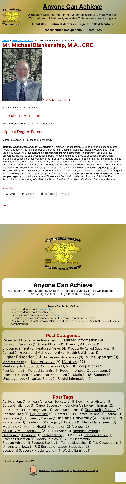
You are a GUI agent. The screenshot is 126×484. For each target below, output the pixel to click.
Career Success (50, 405)
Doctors (63, 414)
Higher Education (22, 357)
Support (103, 375)
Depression (42, 414)
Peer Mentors (14, 371)
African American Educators (51, 401)
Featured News (51, 348)
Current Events (51, 344)
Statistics (82, 375)
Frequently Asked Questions (91, 348)
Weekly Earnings (77, 450)
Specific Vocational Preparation (46, 375)
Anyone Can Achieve (72, 6)
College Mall (40, 410)
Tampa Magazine (76, 442)
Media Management (99, 422)
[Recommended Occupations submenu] (83, 30)
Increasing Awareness (63, 357)
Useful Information (75, 379)
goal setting (61, 315)
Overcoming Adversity (21, 435)
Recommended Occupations (87, 370)
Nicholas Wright (88, 431)
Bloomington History (92, 401)
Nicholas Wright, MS (58, 366)
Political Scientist (43, 371)
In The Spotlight (101, 357)
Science (10, 375)
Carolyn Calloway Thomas (89, 405)
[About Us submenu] (46, 24)
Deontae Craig (15, 414)
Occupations (90, 366)
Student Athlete (16, 442)
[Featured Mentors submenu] (75, 24)
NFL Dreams (59, 431)
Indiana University (78, 418)
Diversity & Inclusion (83, 344)
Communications (68, 410)
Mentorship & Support (20, 366)
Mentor (80, 426)
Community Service (103, 410)
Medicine (12, 426)
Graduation (12, 418)
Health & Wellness (82, 353)
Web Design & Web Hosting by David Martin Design (68, 470)
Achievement (14, 401)
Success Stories (46, 442)
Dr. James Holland (88, 414)
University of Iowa (18, 447)
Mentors (73, 362)
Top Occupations (107, 442)
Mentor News (45, 362)
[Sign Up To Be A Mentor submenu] (112, 24)
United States (44, 379)
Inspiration (110, 418)
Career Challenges (18, 405)
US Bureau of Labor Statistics (62, 446)
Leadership (37, 422)
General (10, 353)
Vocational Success (19, 450)
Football (114, 414)
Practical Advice (98, 435)
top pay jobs (45, 309)
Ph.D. (75, 435)
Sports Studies (49, 439)
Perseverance (54, 435)
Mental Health (16, 362)
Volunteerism (49, 450)
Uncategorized (16, 379)
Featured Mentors (22, 40)
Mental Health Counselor (47, 426)
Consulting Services (19, 344)
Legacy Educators (65, 422)
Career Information (83, 340)
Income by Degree (41, 418)
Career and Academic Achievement (32, 340)
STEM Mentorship (79, 439)
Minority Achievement (24, 431)
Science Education (18, 439)
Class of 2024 (15, 410)
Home (5, 40)
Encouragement (18, 348)
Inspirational (13, 422)
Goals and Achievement (43, 352)
